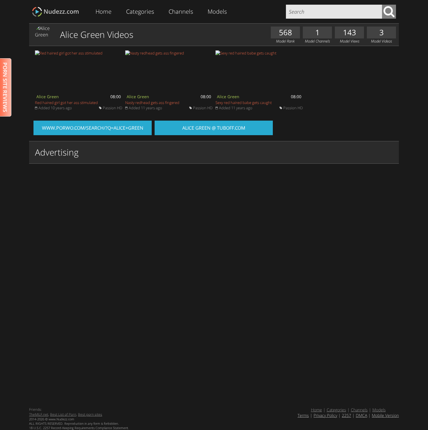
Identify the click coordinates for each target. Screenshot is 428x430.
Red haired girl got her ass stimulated (66, 102)
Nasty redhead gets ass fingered (152, 102)
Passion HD (112, 107)
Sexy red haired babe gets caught (243, 102)
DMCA (361, 415)
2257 (346, 415)
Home (103, 11)
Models (217, 11)
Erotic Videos (57, 11)
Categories (140, 11)
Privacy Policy (325, 415)
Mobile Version (385, 415)
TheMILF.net (38, 414)
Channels (181, 11)
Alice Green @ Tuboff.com (213, 128)
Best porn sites (90, 414)
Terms (303, 415)
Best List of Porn (63, 414)
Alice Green (47, 96)
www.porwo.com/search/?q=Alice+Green (92, 128)
